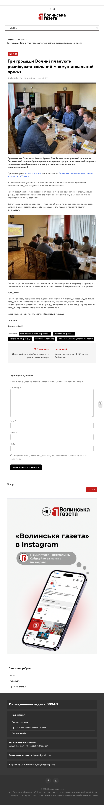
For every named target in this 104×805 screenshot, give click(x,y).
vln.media (14, 78)
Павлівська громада (44, 338)
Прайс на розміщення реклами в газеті (29, 727)
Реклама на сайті (19, 733)
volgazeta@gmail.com (41, 755)
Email (13, 432)
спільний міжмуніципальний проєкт (76, 338)
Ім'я (13, 421)
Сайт (12, 444)
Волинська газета (33, 173)
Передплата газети (20, 722)
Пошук (11, 484)
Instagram (43, 745)
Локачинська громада (20, 338)
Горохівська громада (64, 333)
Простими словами (18, 686)
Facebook (31, 745)
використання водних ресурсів (34, 333)
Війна (12, 675)
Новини (13, 54)
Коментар (15, 387)
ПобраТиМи (15, 681)
